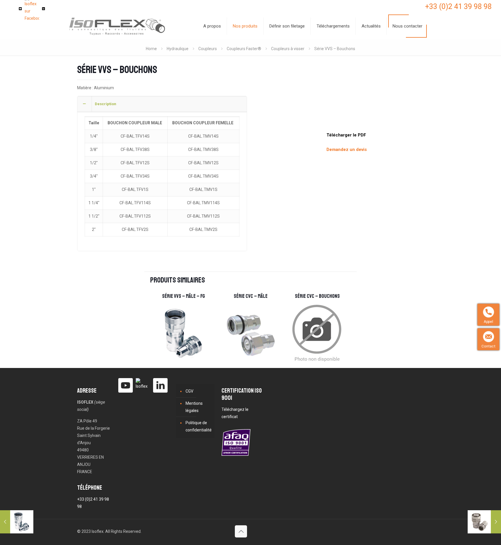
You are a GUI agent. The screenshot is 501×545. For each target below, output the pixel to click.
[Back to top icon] (241, 531)
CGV (189, 391)
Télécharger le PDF (346, 135)
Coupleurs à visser (287, 48)
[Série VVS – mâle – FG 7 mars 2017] (16, 521)
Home (151, 48)
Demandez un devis (346, 149)
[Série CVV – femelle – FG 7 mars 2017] (484, 521)
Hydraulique (177, 48)
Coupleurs (207, 48)
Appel (489, 321)
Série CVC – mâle (251, 296)
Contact (489, 346)
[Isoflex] (117, 26)
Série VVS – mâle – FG (183, 296)
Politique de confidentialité (199, 426)
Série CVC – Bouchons (317, 296)
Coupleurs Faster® (244, 48)
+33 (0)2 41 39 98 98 (458, 6)
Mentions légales (194, 407)
